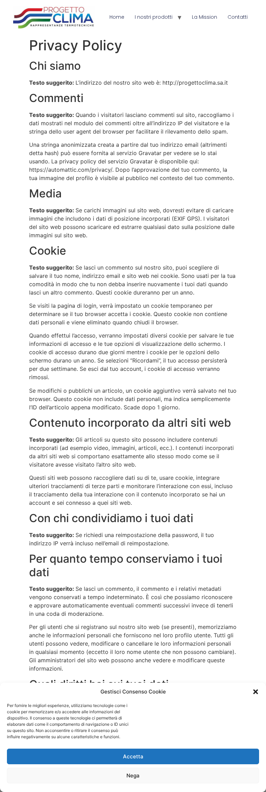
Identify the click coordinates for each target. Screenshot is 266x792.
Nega (133, 775)
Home (116, 17)
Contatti (238, 17)
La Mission (204, 17)
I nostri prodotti (153, 17)
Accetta (133, 756)
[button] (255, 691)
